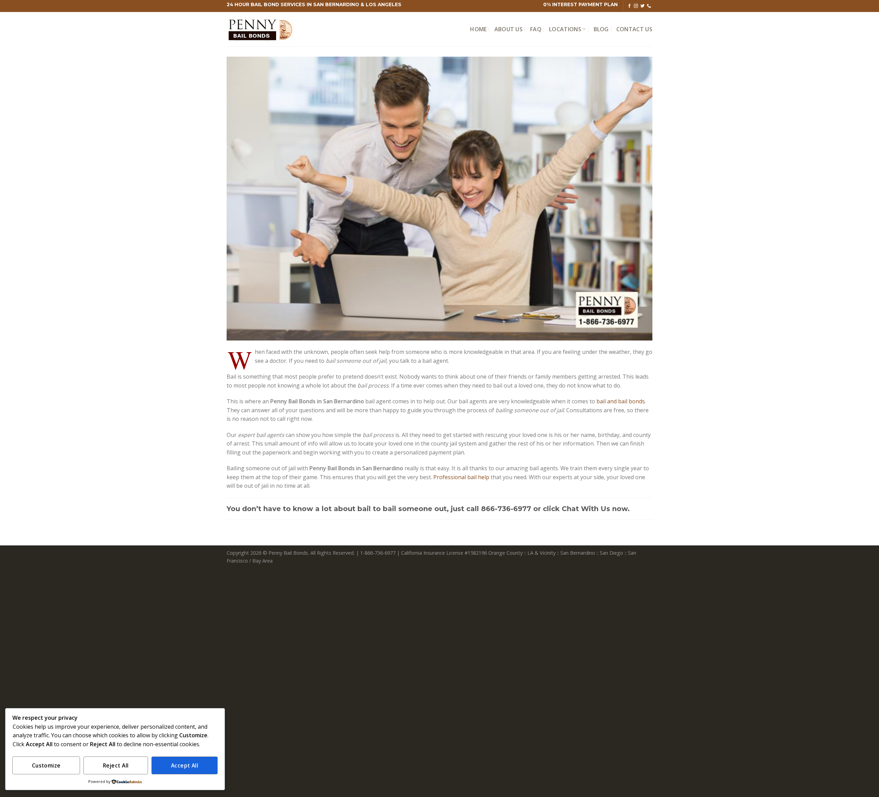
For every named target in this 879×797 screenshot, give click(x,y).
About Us (508, 29)
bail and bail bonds (620, 401)
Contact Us (634, 29)
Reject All (116, 765)
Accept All (184, 765)
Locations (565, 29)
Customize (46, 765)
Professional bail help (461, 477)
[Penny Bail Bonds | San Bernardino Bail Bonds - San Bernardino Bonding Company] (261, 29)
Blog (601, 29)
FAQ (535, 29)
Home (478, 29)
